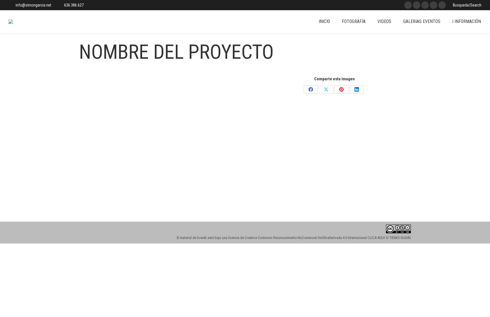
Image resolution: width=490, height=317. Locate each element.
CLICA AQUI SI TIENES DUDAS (389, 238)
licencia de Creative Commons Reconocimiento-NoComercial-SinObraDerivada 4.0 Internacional (297, 238)
